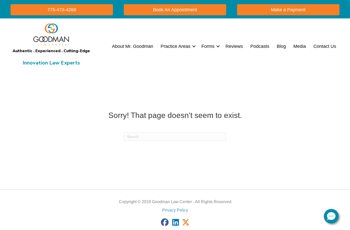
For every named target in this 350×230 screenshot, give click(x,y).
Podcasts (259, 46)
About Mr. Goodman (132, 46)
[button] (194, 46)
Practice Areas (175, 46)
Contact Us (324, 46)
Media (299, 46)
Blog (281, 46)
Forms (207, 46)
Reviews (234, 46)
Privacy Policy (175, 210)
